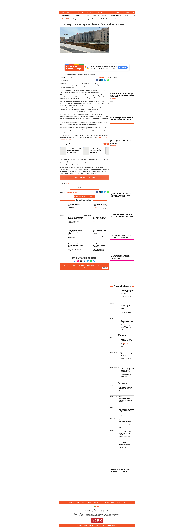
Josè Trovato (71, 219)
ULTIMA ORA (80, 12)
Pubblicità (91, 525)
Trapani (127, 12)
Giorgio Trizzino (125, 356)
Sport (117, 15)
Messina (112, 12)
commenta (86, 187)
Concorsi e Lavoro (128, 15)
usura (67, 183)
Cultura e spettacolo (106, 15)
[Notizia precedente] (104, 144)
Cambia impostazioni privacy (112, 525)
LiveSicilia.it (63, 19)
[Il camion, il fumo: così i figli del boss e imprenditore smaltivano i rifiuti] (70, 151)
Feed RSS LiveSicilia (100, 525)
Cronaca (70, 19)
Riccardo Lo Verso (69, 77)
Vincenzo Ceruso (125, 343)
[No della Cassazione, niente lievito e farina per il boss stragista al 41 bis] (93, 151)
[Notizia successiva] (107, 144)
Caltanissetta (103, 12)
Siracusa (122, 12)
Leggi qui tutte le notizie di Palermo (84, 177)
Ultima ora (87, 15)
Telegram (77, 15)
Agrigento (96, 12)
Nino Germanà (124, 373)
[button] (112, 475)
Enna (108, 12)
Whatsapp (68, 15)
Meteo (95, 15)
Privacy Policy (79, 525)
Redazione (71, 208)
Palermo (86, 12)
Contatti (85, 525)
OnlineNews (113, 98)
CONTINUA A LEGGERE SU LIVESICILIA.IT (84, 196)
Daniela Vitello (124, 324)
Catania (91, 12)
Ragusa (117, 12)
